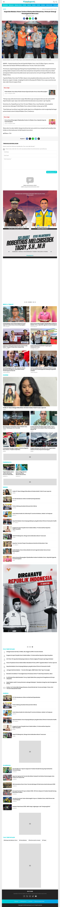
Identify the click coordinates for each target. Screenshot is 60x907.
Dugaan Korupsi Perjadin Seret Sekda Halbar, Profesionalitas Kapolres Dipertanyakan (31, 528)
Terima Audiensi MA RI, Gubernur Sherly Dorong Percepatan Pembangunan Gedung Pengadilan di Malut (43, 369)
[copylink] (36, 18)
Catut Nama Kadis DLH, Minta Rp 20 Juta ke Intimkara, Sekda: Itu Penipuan (32, 513)
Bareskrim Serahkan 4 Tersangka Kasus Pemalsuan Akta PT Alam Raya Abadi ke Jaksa (29, 673)
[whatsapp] (30, 18)
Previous (5, 605)
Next (55, 605)
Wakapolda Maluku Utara (11, 840)
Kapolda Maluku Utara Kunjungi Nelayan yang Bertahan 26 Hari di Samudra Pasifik (34, 521)
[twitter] (27, 18)
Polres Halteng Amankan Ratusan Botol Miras (25, 506)
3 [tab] (28, 302)
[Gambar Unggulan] (30, 39)
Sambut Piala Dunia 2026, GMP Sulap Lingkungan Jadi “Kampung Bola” (31, 806)
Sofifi (4, 9)
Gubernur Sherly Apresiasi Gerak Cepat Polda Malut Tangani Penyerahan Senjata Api (15, 346)
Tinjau (44, 840)
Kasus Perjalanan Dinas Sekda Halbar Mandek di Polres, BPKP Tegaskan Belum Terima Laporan (31, 662)
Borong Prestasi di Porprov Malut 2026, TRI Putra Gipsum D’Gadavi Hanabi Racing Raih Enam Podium (34, 791)
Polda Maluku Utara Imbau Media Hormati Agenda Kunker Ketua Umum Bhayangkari (14, 324)
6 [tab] (33, 302)
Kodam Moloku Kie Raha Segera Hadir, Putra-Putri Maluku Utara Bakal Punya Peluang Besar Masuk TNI (43, 428)
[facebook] (24, 18)
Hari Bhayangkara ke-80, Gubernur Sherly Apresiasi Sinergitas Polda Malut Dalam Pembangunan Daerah (14, 369)
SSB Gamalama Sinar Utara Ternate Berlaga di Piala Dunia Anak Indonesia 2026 (34, 784)
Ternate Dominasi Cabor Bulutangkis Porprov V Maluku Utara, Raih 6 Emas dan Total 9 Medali (34, 799)
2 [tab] (26, 302)
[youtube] (36, 896)
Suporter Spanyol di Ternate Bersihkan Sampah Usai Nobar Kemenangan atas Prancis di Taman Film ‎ (33, 776)
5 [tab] (31, 302)
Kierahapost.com (30, 16)
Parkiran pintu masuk (34, 840)
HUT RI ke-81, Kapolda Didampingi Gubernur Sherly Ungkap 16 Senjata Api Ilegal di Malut (29, 659)
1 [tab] (27, 646)
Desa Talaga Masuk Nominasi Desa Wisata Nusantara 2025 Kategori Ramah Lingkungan (22, 474)
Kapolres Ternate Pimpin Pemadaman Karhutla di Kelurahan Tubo (30, 543)
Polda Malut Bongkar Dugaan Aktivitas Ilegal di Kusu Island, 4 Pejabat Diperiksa (15, 448)
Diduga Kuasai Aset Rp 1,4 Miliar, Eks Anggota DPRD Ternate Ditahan (24, 651)
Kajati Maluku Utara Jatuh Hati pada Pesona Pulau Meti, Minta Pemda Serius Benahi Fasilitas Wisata (8, 475)
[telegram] (33, 18)
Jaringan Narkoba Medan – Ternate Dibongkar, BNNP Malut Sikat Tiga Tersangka (28, 670)
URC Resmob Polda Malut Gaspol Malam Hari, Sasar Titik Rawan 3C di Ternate (15, 427)
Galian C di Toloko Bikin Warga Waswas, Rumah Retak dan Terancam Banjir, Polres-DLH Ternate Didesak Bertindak (29, 687)
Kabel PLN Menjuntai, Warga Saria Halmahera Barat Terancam (29, 536)
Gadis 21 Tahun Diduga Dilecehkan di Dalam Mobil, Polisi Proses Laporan (24, 408)
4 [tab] (32, 646)
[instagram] (30, 896)
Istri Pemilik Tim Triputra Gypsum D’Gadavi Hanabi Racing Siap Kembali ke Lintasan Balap (32, 769)
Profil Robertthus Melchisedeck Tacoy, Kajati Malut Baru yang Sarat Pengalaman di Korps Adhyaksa (30, 678)
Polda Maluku (23, 840)
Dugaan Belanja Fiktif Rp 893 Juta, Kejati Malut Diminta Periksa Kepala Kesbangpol (43, 448)
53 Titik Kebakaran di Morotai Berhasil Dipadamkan (26, 498)
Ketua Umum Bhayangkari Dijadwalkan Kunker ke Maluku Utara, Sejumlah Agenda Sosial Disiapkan (44, 324)
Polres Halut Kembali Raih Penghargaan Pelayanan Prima (41, 346)
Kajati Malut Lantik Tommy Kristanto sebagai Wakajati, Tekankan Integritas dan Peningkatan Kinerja (31, 683)
